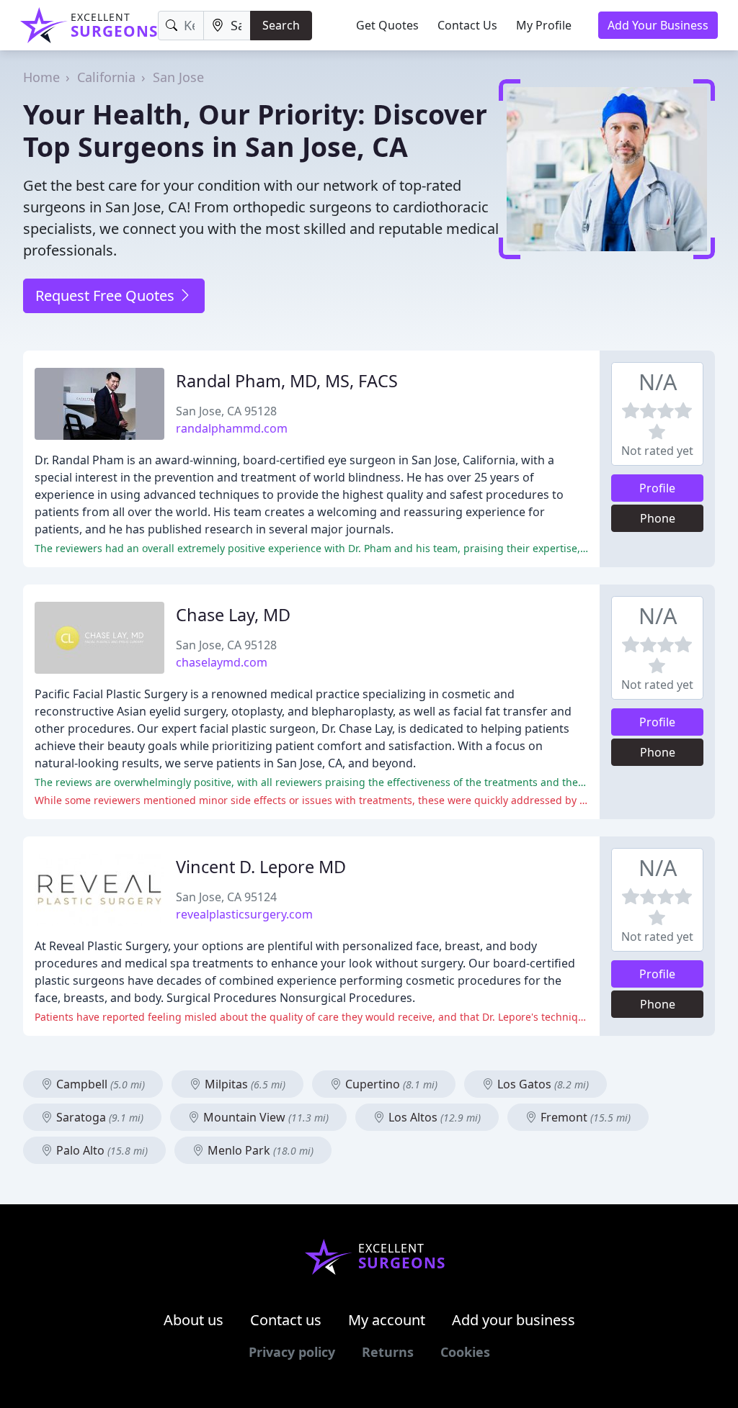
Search (281, 25)
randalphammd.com (232, 428)
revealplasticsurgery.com (244, 914)
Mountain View (264, 1117)
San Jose (178, 77)
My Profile (544, 25)
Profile (657, 488)
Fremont (584, 1117)
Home (41, 77)
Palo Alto (100, 1150)
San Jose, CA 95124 (226, 897)
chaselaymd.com (221, 662)
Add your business (513, 1320)
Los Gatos (541, 1084)
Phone (657, 518)
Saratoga (98, 1117)
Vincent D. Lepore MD (261, 866)
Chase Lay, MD (233, 614)
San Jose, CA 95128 (226, 411)
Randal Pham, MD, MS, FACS (287, 380)
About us (193, 1320)
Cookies (465, 1351)
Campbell (99, 1084)
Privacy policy (292, 1351)
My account (386, 1320)
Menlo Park (259, 1150)
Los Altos (433, 1117)
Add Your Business (658, 25)
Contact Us (467, 25)
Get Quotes (387, 25)
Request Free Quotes (106, 295)
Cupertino (389, 1084)
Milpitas (243, 1084)
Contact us (285, 1320)
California (106, 77)
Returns (388, 1351)
